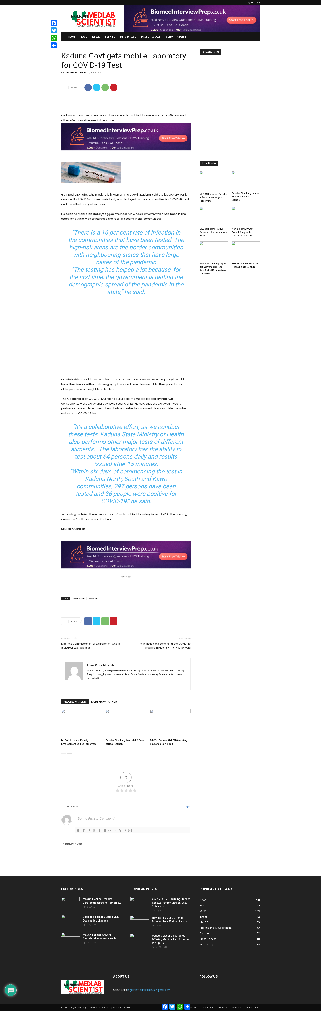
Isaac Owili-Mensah (75, 72)
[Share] (54, 45)
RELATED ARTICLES (75, 701)
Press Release (151, 36)
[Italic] (83, 830)
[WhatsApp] (105, 87)
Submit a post (176, 36)
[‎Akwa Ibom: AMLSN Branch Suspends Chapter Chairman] (246, 216)
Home (72, 36)
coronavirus (79, 598)
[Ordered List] (99, 830)
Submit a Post (252, 1007)
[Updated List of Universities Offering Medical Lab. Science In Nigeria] (139, 940)
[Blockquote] (109, 830)
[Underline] (88, 830)
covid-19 (93, 598)
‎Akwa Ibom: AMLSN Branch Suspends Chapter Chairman (242, 232)
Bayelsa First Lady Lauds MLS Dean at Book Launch (245, 196)
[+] (130, 830)
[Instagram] (97, 684)
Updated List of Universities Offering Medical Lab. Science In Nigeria (170, 939)
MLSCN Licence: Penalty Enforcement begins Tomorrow (213, 197)
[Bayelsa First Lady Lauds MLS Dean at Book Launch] (126, 723)
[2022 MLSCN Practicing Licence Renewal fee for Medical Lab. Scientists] (139, 903)
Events (110, 36)
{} (125, 830)
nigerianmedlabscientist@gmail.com (149, 990)
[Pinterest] (113, 87)
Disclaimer (236, 1007)
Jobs (84, 36)
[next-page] (69, 751)
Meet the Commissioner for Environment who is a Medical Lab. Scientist (90, 645)
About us (222, 1007)
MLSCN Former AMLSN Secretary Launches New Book (213, 232)
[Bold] (78, 830)
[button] (255, 37)
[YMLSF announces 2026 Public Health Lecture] (246, 251)
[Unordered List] (104, 830)
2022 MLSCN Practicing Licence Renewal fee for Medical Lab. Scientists (171, 903)
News (96, 36)
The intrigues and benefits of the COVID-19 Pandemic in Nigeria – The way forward (164, 645)
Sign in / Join (254, 2)
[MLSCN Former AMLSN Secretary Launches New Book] (170, 723)
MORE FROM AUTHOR (104, 701)
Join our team (207, 1007)
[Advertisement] (125, 103)
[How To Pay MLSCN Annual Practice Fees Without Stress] (139, 922)
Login (186, 806)
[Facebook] (88, 87)
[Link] (120, 830)
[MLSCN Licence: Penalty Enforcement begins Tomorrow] (81, 723)
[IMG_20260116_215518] (126, 154)
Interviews (128, 36)
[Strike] (94, 830)
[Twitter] (96, 87)
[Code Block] (114, 830)
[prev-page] (63, 751)
